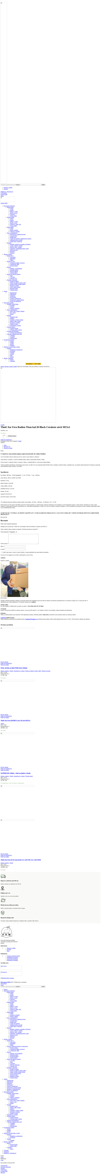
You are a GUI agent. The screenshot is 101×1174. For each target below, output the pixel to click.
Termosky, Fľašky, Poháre (16, 319)
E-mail (3, 549)
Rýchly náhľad (4, 662)
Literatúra (12, 361)
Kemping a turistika (15, 322)
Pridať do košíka (12, 436)
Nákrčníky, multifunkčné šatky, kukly (19, 248)
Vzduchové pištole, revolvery (17, 263)
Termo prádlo (13, 216)
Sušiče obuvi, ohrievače (16, 241)
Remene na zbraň (14, 285)
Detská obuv (13, 237)
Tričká (11, 208)
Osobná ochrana (11, 327)
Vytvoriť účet (4, 1165)
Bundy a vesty (13, 213)
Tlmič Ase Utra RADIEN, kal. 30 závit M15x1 (15, 720)
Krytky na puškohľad (15, 301)
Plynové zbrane (14, 265)
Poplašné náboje (14, 270)
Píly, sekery (13, 312)
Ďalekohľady (13, 292)
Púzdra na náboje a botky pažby (18, 282)
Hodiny (12, 357)
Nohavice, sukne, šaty (15, 224)
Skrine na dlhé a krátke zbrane (17, 284)
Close (2, 985)
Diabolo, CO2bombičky (16, 268)
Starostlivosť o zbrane (19, 671)
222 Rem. (12, 1063)
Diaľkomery (13, 297)
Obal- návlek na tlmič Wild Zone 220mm (14, 668)
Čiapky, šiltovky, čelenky (16, 245)
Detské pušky (13, 1146)
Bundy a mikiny (14, 230)
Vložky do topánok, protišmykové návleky (20, 238)
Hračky (12, 344)
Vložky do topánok (15, 1023)
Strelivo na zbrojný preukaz (14, 1059)
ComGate (3, 617)
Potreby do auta (14, 324)
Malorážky (12, 258)
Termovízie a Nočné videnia (14, 1087)
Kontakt (9, 949)
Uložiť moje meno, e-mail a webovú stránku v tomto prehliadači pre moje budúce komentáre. (26, 552)
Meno (2, 546)
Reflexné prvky (14, 250)
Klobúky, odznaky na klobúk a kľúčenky (20, 244)
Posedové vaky (14, 317)
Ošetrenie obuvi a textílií (16, 240)
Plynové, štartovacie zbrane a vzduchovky (17, 1046)
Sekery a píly (13, 1102)
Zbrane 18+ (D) (11, 261)
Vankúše (12, 352)
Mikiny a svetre (14, 211)
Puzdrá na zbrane (14, 281)
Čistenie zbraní (14, 290)
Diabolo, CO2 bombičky (16, 1053)
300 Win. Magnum (14, 1065)
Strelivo (9, 267)
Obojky (12, 341)
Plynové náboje (14, 271)
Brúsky (12, 314)
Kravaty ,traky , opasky (16, 247)
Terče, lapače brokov (15, 287)
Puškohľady (13, 294)
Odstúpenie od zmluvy (12, 957)
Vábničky (12, 335)
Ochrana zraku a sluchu (16, 329)
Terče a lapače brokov (15, 1073)
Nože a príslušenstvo (12, 310)
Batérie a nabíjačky (15, 308)
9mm (11, 275)
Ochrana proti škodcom (13, 331)
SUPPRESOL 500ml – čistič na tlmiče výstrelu (15, 773)
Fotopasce (12, 295)
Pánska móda (10, 207)
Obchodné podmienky (12, 958)
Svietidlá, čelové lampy (13, 304)
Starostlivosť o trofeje (15, 325)
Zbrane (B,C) (10, 255)
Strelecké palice (14, 288)
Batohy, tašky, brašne (15, 321)
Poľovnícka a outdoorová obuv (18, 234)
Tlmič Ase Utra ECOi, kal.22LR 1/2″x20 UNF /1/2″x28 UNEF (21, 860)
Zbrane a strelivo (9, 366)
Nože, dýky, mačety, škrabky (17, 311)
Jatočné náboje (13, 273)
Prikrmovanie (13, 338)
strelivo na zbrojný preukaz (13, 274)
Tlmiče (15, 366)
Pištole (11, 260)
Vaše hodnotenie (5, 532)
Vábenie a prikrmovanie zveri (14, 334)
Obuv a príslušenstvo (12, 233)
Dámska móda (10, 217)
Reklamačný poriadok (12, 960)
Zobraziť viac (13, 278)
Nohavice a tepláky (15, 231)
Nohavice (12, 214)
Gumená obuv (13, 235)
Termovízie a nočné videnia (17, 300)
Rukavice (12, 251)
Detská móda (10, 227)
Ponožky (12, 253)
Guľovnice (13, 257)
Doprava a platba (11, 948)
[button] (5, 664)
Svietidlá (12, 305)
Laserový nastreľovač (15, 298)
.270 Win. (12, 277)
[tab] (52, 445)
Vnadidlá (12, 337)
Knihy (11, 1149)
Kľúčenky (12, 351)
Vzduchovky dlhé (14, 264)
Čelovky (12, 307)
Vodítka (12, 342)
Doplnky (9, 243)
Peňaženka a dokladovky (16, 349)
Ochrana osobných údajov (13, 956)
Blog (8, 951)
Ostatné (9, 1139)
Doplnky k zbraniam (12, 280)
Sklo (11, 355)
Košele (12, 210)
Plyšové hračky (14, 1144)
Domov (3, 366)
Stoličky (12, 318)
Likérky (12, 354)
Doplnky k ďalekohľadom (13, 1089)
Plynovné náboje (14, 1056)
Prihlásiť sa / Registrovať (10, 1153)
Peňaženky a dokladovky (16, 1136)
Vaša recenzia (4, 543)
